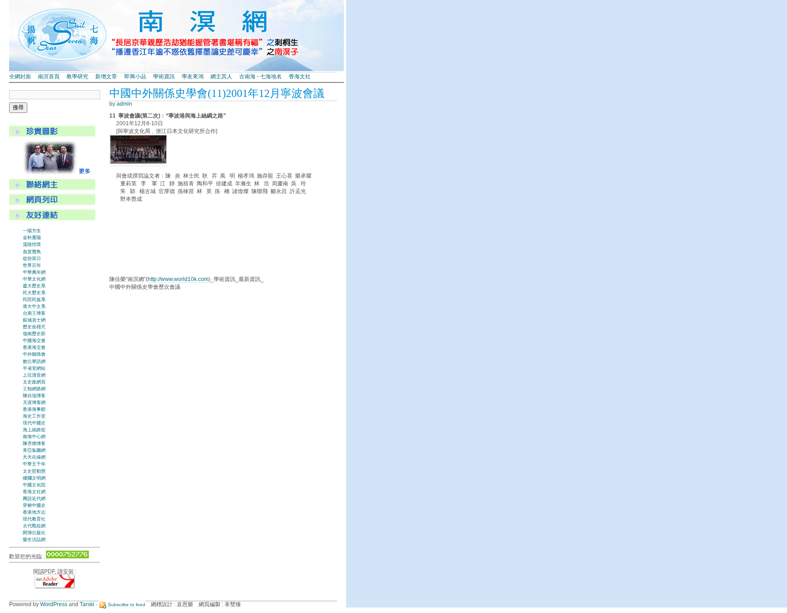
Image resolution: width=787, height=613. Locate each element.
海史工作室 (34, 416)
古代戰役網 (34, 525)
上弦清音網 (34, 375)
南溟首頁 (49, 76)
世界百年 (32, 265)
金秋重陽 (32, 237)
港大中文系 (34, 306)
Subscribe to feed (126, 604)
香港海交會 (34, 347)
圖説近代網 (34, 498)
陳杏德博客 (34, 443)
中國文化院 (34, 484)
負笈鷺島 (32, 251)
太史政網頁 (34, 381)
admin (124, 104)
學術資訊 (164, 76)
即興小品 (135, 76)
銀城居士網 (34, 319)
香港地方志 (34, 512)
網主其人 (221, 76)
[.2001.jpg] (138, 162)
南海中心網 (34, 436)
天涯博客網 (34, 402)
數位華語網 (34, 361)
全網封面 (20, 76)
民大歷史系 (34, 292)
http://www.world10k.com (178, 279)
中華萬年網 (34, 272)
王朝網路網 (34, 388)
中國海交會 (34, 340)
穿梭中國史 (34, 505)
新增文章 (106, 76)
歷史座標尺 (34, 326)
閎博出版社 (34, 532)
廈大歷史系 (34, 285)
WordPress (53, 604)
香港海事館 (34, 409)
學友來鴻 (193, 76)
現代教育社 (34, 518)
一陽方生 (32, 230)
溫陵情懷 (32, 244)
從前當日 (32, 258)
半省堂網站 (34, 368)
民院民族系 (34, 299)
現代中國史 (34, 422)
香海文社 (300, 76)
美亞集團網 (34, 450)
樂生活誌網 (34, 539)
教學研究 (77, 76)
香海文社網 (34, 491)
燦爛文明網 (34, 477)
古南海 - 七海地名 (260, 76)
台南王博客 (34, 313)
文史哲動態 (34, 471)
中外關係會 (34, 354)
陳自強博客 (34, 395)
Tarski (87, 604)
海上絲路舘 (34, 429)
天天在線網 (34, 457)
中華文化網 (34, 278)
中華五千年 (34, 463)
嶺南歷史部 (34, 333)
